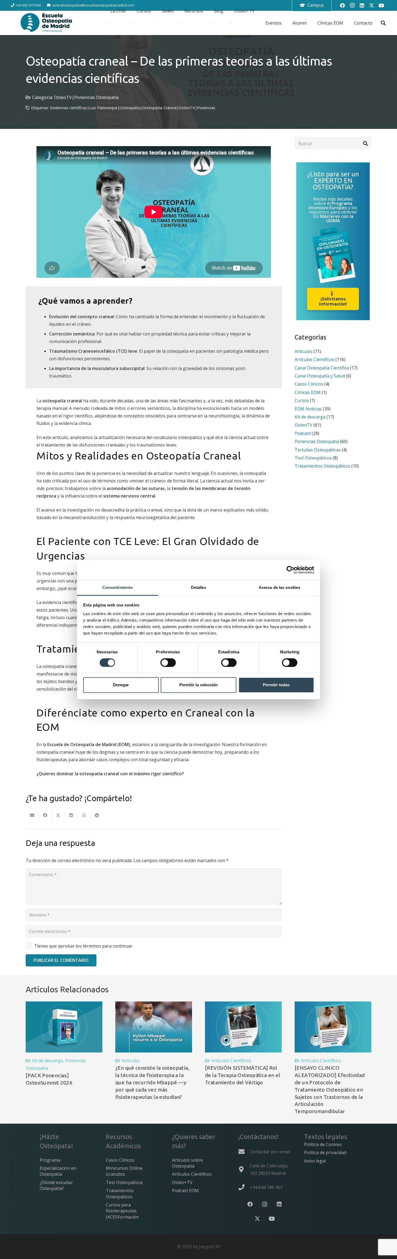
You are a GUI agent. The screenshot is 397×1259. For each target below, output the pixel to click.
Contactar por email (270, 1152)
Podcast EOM (185, 1190)
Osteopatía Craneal (159, 107)
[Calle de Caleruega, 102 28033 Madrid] (244, 1169)
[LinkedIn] (279, 1204)
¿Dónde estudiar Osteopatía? (56, 1185)
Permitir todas (276, 685)
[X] (257, 1219)
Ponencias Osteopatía (96, 97)
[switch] (168, 662)
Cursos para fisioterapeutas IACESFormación (122, 1211)
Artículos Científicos (314, 360)
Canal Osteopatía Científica (322, 368)
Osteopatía (130, 107)
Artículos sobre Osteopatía (187, 1163)
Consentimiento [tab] (117, 587)
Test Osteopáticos (313, 458)
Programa (50, 1160)
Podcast (303, 433)
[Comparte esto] (45, 815)
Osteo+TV (182, 1182)
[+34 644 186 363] (244, 1187)
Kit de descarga (310, 417)
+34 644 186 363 (266, 1187)
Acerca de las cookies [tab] (279, 587)
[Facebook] (250, 1204)
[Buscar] (365, 144)
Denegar (121, 685)
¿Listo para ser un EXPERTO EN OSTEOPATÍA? (333, 181)
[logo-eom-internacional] (46, 22)
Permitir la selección (198, 685)
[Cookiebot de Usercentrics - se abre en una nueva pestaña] (290, 570)
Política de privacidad (325, 1152)
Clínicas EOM (308, 392)
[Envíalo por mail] (32, 815)
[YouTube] (381, 5)
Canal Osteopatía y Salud (320, 376)
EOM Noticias (308, 409)
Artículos (303, 351)
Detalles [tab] (198, 587)
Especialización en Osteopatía (58, 1171)
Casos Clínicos (309, 384)
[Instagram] (264, 1204)
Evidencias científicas (68, 107)
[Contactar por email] (244, 1152)
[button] (383, 22)
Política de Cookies (323, 1144)
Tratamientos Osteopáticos (322, 466)
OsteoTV (63, 97)
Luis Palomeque (103, 107)
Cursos (302, 400)
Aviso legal (315, 1161)
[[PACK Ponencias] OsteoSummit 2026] (64, 1026)
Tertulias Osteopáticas (318, 450)
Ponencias (206, 107)
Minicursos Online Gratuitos (124, 1171)
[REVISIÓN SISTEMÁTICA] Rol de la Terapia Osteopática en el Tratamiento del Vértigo (242, 1075)
